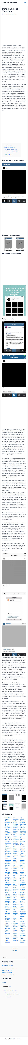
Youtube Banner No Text (15, 873)
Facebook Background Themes (23, 824)
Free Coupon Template (15, 933)
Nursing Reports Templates (8, 975)
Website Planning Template (22, 880)
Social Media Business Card (8, 865)
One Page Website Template (22, 896)
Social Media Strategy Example (8, 880)
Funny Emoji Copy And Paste (8, 885)
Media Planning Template (7, 870)
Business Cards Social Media (8, 890)
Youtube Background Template (16, 851)
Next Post (14, 950)
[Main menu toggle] (25, 2)
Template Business (9, 3)
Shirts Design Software (15, 892)
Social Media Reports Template (8, 834)
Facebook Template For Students (23, 926)
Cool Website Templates (22, 844)
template (4, 982)
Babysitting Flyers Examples (15, 928)
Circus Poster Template (7, 965)
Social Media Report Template (16, 846)
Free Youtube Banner (7, 937)
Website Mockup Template (7, 926)
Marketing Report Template (22, 861)
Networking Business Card (23, 916)
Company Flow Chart (7, 972)
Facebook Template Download (22, 849)
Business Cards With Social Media (8, 896)
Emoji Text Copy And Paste (7, 921)
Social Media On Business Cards (8, 853)
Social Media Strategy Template (8, 824)
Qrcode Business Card (15, 920)
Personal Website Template (22, 872)
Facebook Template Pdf (15, 914)
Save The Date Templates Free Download (22, 838)
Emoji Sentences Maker (22, 867)
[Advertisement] (14, 30)
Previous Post (14, 948)
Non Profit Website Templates (15, 938)
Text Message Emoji (15, 836)
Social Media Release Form (8, 829)
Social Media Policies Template (8, 875)
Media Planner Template (7, 932)
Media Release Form (14, 861)
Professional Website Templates (23, 885)
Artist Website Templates (22, 921)
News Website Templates (15, 902)
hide (10, 145)
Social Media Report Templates (8, 819)
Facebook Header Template (22, 932)
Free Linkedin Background (23, 819)
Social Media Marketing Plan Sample (16, 827)
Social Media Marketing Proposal (8, 839)
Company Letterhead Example (22, 890)
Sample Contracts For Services (9, 968)
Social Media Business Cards (8, 904)
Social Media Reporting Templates (16, 841)
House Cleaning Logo (7, 970)
